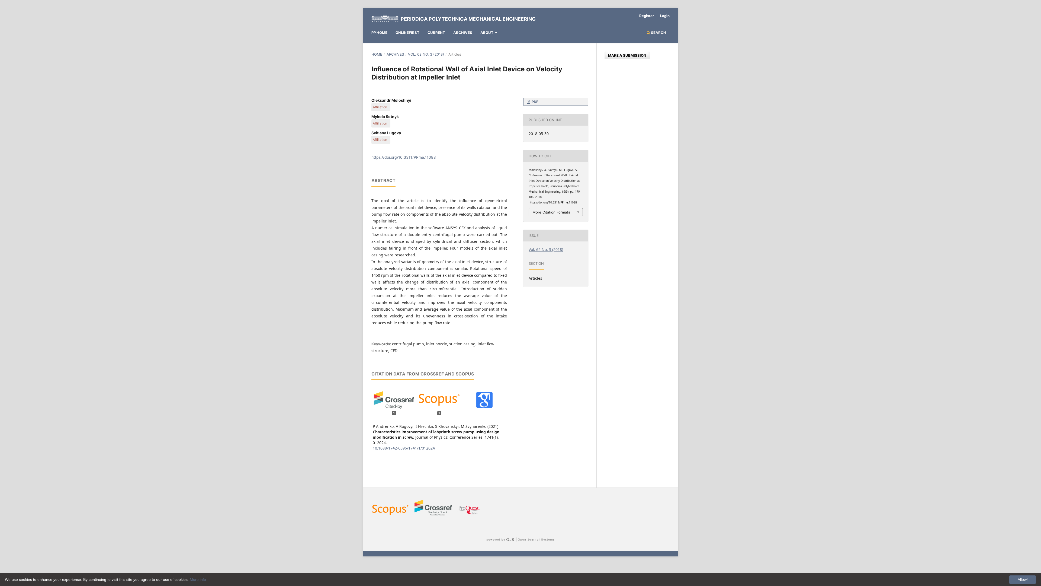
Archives (462, 32)
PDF (534, 102)
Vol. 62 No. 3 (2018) (426, 54)
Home (376, 54)
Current (436, 32)
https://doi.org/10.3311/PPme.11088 (403, 157)
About (487, 32)
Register (646, 16)
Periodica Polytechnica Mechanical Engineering (468, 19)
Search (658, 32)
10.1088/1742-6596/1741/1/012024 (404, 448)
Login (665, 16)
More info (198, 579)
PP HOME (379, 32)
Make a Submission (627, 55)
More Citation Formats (551, 212)
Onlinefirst (407, 32)
